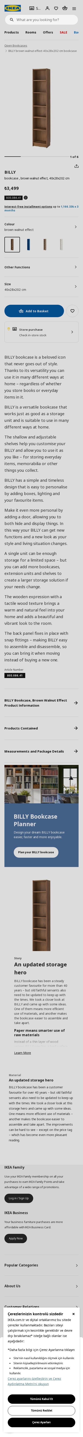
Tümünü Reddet (41, 1410)
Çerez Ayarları (41, 1422)
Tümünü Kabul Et (41, 1399)
